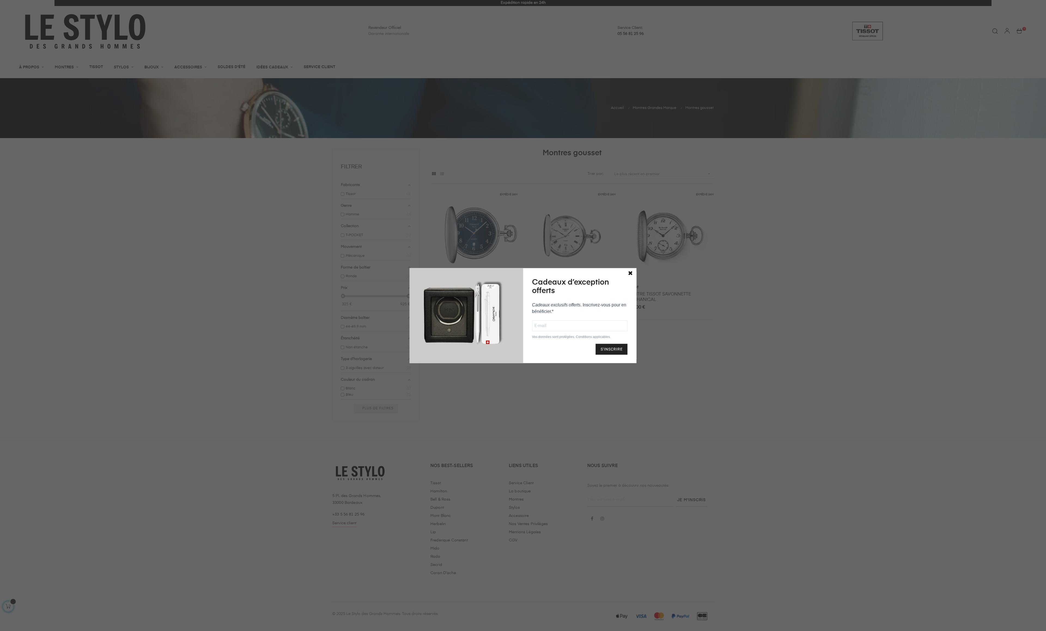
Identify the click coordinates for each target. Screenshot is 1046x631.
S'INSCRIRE (612, 349)
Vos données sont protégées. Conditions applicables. (571, 337)
